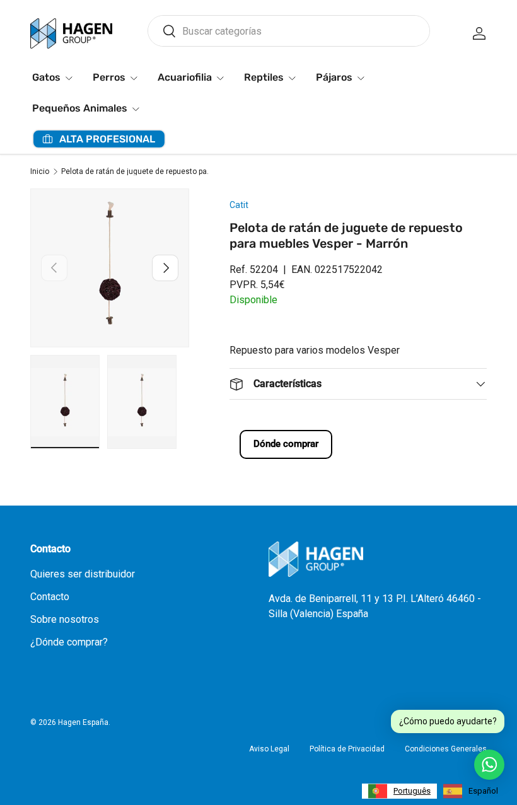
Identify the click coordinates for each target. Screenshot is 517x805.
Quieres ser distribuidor (82, 574)
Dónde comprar (285, 443)
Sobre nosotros (64, 619)
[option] (470, 791)
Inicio (39, 171)
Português (412, 791)
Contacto (49, 597)
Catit (238, 205)
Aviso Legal (269, 748)
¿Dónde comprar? (69, 642)
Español (483, 791)
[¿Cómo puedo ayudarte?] (489, 765)
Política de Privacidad (347, 748)
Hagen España (83, 722)
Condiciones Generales (446, 748)
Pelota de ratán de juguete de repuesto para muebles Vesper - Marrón (136, 171)
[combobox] (288, 31)
